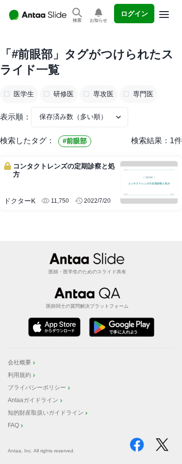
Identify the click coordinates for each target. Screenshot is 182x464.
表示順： (15, 117)
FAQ (13, 425)
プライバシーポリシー (37, 387)
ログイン (134, 13)
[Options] (164, 14)
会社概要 (19, 362)
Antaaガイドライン (33, 400)
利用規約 (19, 375)
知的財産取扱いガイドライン (45, 412)
